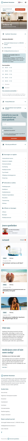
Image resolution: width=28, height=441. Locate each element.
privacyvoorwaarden (11, 134)
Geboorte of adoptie (7, 161)
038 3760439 (7, 48)
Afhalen (4, 212)
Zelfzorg (4, 203)
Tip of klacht (5, 172)
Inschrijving (5, 167)
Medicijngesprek (6, 186)
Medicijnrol (5, 189)
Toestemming (5, 200)
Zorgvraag (4, 178)
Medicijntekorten (6, 192)
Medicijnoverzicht (6, 169)
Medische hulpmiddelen (8, 195)
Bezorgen (4, 215)
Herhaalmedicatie (6, 164)
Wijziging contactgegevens (9, 175)
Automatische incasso (7, 158)
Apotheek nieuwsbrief (9, 130)
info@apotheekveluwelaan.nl (11, 51)
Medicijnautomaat (6, 217)
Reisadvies (5, 197)
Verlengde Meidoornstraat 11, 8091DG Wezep (14, 43)
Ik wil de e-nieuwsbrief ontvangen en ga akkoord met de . (14, 134)
